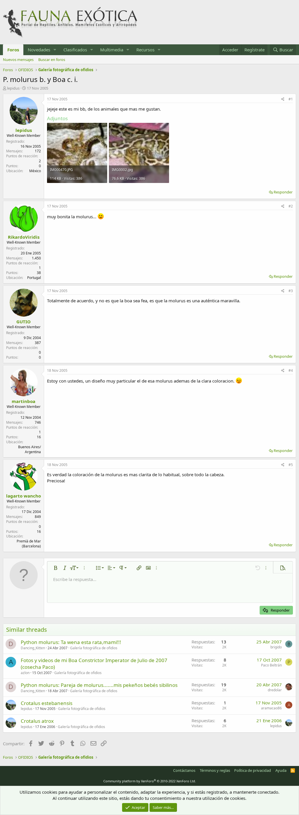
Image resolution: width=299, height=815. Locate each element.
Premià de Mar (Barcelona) (29, 544)
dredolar (275, 689)
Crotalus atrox (37, 721)
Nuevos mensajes (18, 59)
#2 (290, 206)
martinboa (23, 401)
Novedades (39, 50)
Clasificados (75, 50)
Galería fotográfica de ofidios (93, 647)
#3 (290, 290)
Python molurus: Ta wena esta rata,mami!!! (71, 642)
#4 (290, 370)
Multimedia (111, 50)
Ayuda (280, 770)
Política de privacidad (252, 770)
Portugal (34, 277)
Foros (13, 50)
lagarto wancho (23, 496)
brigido (276, 647)
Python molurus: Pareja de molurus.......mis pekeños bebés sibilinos (99, 685)
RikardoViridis (23, 237)
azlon (25, 672)
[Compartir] (282, 99)
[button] (55, 49)
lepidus (13, 88)
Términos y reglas (215, 770)
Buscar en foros (51, 59)
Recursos (145, 50)
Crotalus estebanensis (46, 703)
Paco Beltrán (271, 665)
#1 (290, 99)
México (35, 170)
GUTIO (23, 321)
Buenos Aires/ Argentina (29, 449)
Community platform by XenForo (149, 781)
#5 (290, 464)
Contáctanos (184, 770)
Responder (283, 192)
